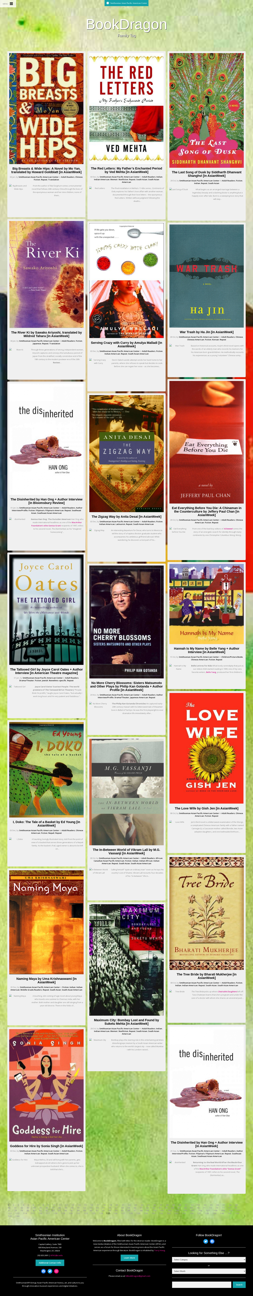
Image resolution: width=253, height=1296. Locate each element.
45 (40, 1207)
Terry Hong (159, 1250)
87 (72, 1210)
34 (205, 1205)
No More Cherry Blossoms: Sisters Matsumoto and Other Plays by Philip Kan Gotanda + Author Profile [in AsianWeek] (126, 686)
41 (15, 1207)
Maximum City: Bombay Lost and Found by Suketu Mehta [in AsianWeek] (126, 1021)
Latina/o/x (120, 524)
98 (141, 1210)
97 (135, 1210)
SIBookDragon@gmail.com (137, 1276)
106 (200, 1210)
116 (40, 1213)
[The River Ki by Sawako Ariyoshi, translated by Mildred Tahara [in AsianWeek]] (46, 327)
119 (63, 1213)
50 (72, 1207)
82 (40, 1210)
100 (155, 1210)
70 (198, 1207)
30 (179, 1205)
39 (236, 1205)
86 (65, 1210)
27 (161, 1205)
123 (93, 1213)
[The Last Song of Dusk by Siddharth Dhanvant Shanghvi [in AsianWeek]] (206, 167)
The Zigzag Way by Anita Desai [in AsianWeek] (126, 516)
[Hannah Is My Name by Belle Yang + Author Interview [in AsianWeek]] (206, 643)
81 (34, 1210)
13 (72, 1205)
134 (176, 1213)
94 (116, 1210)
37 (224, 1205)
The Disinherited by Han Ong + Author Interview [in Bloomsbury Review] (46, 501)
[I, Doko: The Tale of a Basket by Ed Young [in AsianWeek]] (46, 816)
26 (154, 1205)
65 (166, 1207)
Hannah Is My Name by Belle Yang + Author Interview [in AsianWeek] (206, 650)
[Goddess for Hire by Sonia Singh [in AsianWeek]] (46, 1141)
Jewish (45, 680)
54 (97, 1207)
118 (55, 1213)
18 (104, 1205)
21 (123, 1205)
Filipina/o (40, 510)
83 (47, 1210)
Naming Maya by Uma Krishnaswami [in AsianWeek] (46, 980)
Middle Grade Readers (31, 989)
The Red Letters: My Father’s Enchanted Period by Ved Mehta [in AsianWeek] (126, 170)
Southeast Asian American (49, 513)
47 (53, 1207)
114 (25, 1213)
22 (129, 1205)
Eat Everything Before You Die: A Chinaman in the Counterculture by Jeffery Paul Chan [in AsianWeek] (206, 511)
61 (141, 1207)
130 (146, 1213)
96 (128, 1210)
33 (198, 1205)
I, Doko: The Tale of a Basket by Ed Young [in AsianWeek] (46, 823)
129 (138, 1213)
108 (215, 1210)
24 (142, 1205)
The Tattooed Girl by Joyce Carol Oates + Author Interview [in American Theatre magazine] (46, 671)
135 (184, 1213)
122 (86, 1213)
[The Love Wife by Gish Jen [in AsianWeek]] (206, 803)
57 (116, 1207)
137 (199, 1213)
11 (60, 1205)
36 (217, 1205)
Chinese (79, 177)
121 (78, 1213)
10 (54, 1205)
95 (122, 1210)
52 (84, 1207)
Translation (53, 179)
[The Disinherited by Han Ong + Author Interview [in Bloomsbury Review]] (46, 494)
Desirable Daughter (227, 991)
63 (154, 1207)
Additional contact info (50, 1262)
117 (48, 1213)
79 (21, 1210)
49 (65, 1207)
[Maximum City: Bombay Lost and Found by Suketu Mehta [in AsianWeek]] (126, 1015)
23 (135, 1205)
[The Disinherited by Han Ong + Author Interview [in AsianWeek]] (206, 1137)
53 (91, 1207)
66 (172, 1207)
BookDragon (126, 24)
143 (10, 1216)
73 (217, 1207)
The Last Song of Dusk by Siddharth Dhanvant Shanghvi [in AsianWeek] (206, 174)
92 (103, 1210)
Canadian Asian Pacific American (109, 860)
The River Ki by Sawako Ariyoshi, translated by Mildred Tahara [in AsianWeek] (46, 334)
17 (98, 1205)
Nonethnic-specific (57, 680)
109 (223, 1210)
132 (161, 1213)
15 (85, 1205)
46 (47, 1207)
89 (84, 1210)
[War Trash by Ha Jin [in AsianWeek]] (206, 327)
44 (34, 1207)
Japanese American (139, 697)
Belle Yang (211, 672)
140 (222, 1213)
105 (193, 1210)
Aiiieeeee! (228, 528)
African (159, 858)
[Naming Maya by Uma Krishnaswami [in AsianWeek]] (46, 973)
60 (135, 1207)
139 (214, 1213)
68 (185, 1207)
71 (204, 1207)
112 (10, 1213)
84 (53, 1210)
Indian (73, 987)
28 (167, 1205)
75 (229, 1207)
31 (186, 1205)
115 (33, 1213)
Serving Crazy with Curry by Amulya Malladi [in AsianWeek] (126, 344)
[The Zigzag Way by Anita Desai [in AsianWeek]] (126, 511)
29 (173, 1205)
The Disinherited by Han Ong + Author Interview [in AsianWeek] (207, 1144)
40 (9, 1207)
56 (109, 1207)
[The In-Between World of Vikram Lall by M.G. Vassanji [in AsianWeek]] (126, 844)
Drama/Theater (26, 680)
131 (153, 1213)
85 (59, 1210)
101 (162, 1210)
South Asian (55, 989)
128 (131, 1213)
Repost (44, 179)
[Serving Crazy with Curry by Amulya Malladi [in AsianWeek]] (126, 337)
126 (115, 1213)
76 (235, 1207)
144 (17, 1216)
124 (101, 1213)
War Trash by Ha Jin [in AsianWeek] (207, 332)
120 (71, 1213)
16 (91, 1205)
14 (79, 1205)
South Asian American (72, 989)
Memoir (114, 179)
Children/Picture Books (232, 657)
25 (148, 1205)
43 (28, 1207)
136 (192, 1213)
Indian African (146, 860)
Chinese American (195, 339)
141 (230, 1213)
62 (147, 1207)
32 (192, 1205)
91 (97, 1210)
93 (109, 1210)
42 (21, 1207)
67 (179, 1207)
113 (17, 1213)
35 (211, 1205)
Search (239, 1284)
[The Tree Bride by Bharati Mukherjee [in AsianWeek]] (206, 969)
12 (66, 1205)
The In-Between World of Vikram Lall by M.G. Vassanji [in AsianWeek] (126, 851)
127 (123, 1213)
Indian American (32, 1153)
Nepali (51, 833)
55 (103, 1207)
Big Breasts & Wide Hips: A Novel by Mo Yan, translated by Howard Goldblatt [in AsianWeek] (46, 170)
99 (147, 1210)
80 (28, 1210)
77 (9, 1210)
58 (122, 1207)
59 (128, 1207)
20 (117, 1205)
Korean (215, 339)
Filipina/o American (54, 510)
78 (15, 1210)
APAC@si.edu (56, 1255)
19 (110, 1205)
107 (208, 1210)
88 (78, 1210)
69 (191, 1207)
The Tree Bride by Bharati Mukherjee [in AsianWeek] (206, 976)
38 (230, 1205)
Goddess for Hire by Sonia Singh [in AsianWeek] (46, 1146)
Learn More (129, 1257)
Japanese (37, 343)
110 (231, 1210)
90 (91, 1210)
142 (237, 1213)
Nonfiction (123, 179)
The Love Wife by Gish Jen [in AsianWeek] (206, 808)
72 (210, 1207)
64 (160, 1207)
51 (78, 1207)
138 (207, 1213)
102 (170, 1210)
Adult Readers (67, 177)
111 (238, 1210)
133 (169, 1213)
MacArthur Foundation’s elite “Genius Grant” (220, 1168)
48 (59, 1207)
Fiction (37, 179)
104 (185, 1210)
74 (223, 1207)
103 (177, 1210)
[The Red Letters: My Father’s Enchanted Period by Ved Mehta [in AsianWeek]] (126, 163)
